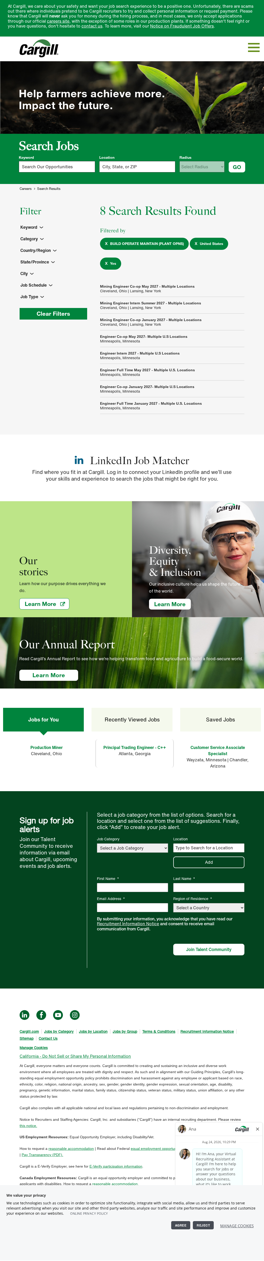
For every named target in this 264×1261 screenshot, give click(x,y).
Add (209, 862)
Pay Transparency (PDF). (42, 1155)
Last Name (184, 878)
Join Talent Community (209, 949)
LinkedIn (24, 1015)
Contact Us (48, 1038)
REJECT (203, 1225)
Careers (25, 188)
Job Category (108, 838)
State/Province (34, 262)
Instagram (75, 1015)
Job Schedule (33, 285)
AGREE (181, 1225)
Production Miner (46, 747)
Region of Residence (192, 898)
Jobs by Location (93, 1031)
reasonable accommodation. (115, 1184)
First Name (108, 878)
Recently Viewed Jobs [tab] (132, 719)
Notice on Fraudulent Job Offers (182, 26)
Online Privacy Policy (89, 1213)
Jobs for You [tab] (43, 719)
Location (106, 157)
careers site (58, 21)
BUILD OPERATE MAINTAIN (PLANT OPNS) (147, 243)
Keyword (26, 157)
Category (29, 239)
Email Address (111, 898)
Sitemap (27, 1038)
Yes (113, 263)
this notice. (28, 1126)
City (24, 273)
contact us (91, 26)
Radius (185, 157)
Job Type (29, 297)
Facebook (41, 1015)
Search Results (48, 188)
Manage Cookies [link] (34, 1047)
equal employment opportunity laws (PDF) (165, 1149)
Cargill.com (29, 1031)
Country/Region (35, 250)
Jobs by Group (125, 1031)
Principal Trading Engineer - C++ (134, 747)
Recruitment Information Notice (128, 924)
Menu (254, 47)
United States (211, 243)
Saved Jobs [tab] (220, 719)
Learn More (47, 603)
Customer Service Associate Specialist (218, 750)
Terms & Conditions (158, 1031)
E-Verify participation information (115, 1166)
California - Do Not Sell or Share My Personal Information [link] (75, 1056)
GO (237, 167)
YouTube (58, 1015)
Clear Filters (53, 313)
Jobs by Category (59, 1031)
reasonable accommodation (71, 1149)
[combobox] (137, 166)
